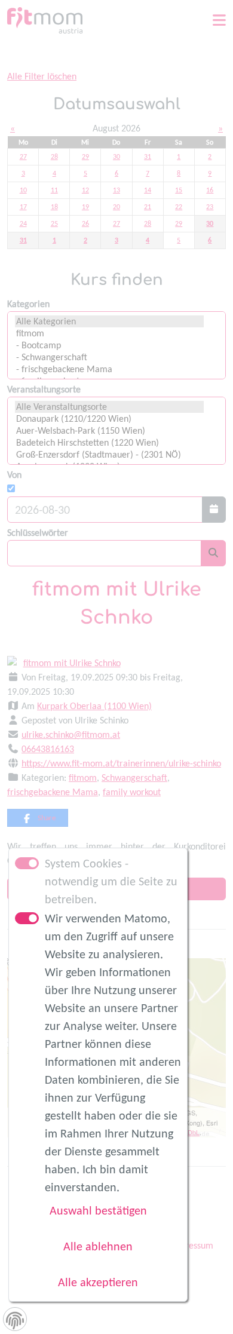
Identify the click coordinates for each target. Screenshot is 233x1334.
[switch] (27, 918)
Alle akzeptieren (98, 1282)
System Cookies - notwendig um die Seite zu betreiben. (111, 881)
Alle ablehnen (98, 1246)
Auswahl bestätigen (98, 1210)
